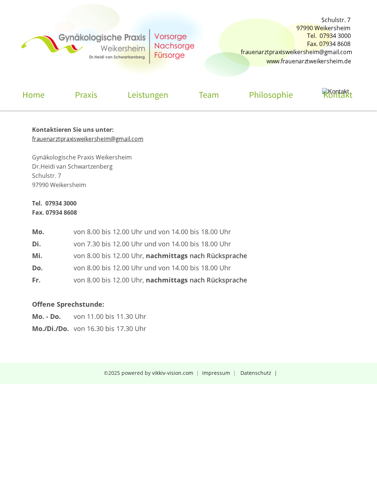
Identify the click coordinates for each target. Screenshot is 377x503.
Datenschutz (256, 372)
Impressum (216, 372)
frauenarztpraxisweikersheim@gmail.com (87, 139)
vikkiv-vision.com (172, 372)
